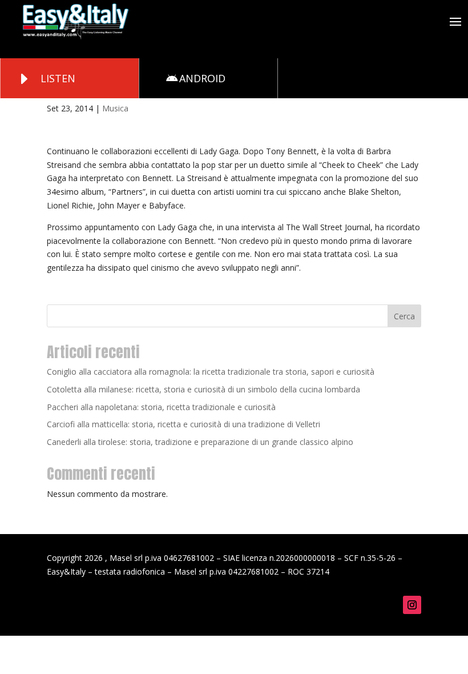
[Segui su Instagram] (412, 605)
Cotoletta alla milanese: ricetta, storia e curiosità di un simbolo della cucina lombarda (203, 389)
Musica (115, 108)
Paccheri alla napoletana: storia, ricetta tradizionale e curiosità (161, 407)
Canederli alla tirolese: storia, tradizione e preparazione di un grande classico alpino (200, 441)
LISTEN (58, 78)
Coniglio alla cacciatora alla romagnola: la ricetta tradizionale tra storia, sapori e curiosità (210, 371)
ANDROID (202, 78)
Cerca (404, 316)
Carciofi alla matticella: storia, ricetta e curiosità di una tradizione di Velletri (183, 424)
